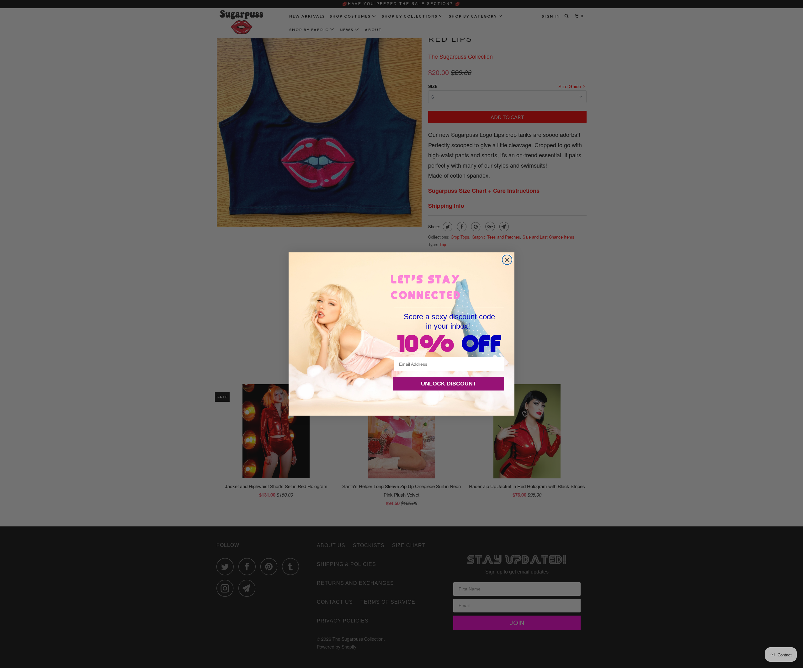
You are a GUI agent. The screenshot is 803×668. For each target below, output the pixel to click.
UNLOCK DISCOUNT (448, 383)
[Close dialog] (507, 260)
